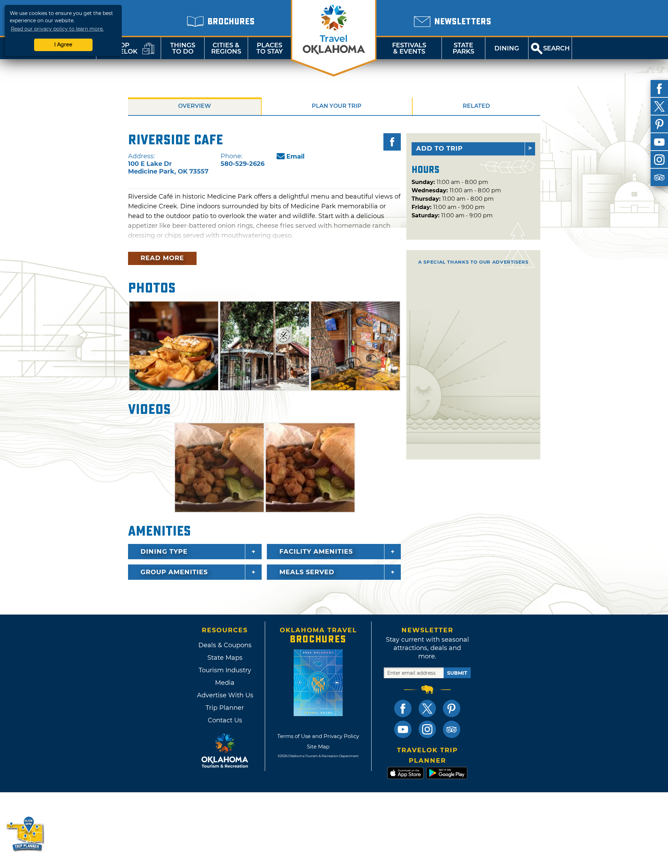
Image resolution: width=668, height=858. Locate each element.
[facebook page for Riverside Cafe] (392, 142)
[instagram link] (427, 729)
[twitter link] (427, 708)
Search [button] (556, 48)
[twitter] (659, 106)
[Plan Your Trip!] (25, 833)
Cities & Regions (226, 48)
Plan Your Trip (336, 106)
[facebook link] (403, 708)
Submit (457, 673)
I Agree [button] (63, 44)
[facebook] (659, 88)
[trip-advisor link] (451, 729)
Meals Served (306, 572)
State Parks (463, 48)
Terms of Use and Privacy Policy (318, 736)
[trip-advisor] (659, 177)
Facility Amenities (316, 551)
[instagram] (659, 159)
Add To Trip (439, 148)
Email (295, 156)
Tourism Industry (225, 670)
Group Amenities (174, 572)
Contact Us (225, 720)
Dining (506, 48)
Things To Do (182, 48)
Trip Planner (225, 708)
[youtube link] (403, 729)
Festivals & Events (409, 48)
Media (224, 683)
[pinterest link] (451, 708)
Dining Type (164, 551)
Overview (194, 106)
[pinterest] (659, 124)
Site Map (318, 746)
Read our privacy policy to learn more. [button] (57, 29)
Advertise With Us (225, 695)
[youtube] (659, 142)
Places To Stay (269, 48)
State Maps (224, 657)
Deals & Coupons (225, 645)
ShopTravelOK (120, 48)
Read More (162, 258)
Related (476, 106)
